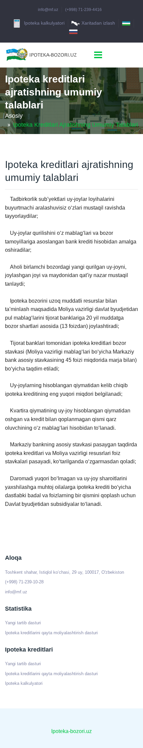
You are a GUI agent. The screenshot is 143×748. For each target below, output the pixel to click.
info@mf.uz (48, 9)
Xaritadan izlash (98, 23)
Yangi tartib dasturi (23, 622)
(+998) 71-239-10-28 (24, 581)
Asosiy (14, 115)
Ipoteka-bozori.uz (71, 731)
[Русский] (73, 32)
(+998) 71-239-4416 (83, 9)
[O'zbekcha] (126, 23)
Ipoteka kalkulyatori (44, 23)
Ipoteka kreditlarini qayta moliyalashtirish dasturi (51, 632)
